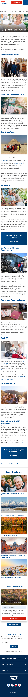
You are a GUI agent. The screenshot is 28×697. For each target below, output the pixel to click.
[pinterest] (19, 685)
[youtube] (15, 685)
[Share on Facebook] (9, 463)
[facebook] (8, 685)
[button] (14, 658)
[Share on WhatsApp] (17, 463)
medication (15, 322)
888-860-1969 (11, 444)
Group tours (4, 160)
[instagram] (12, 685)
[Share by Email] (6, 463)
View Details (14, 618)
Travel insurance (5, 117)
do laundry (3, 369)
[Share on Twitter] (12, 463)
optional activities (18, 163)
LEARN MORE (14, 241)
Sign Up (14, 646)
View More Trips (14, 625)
